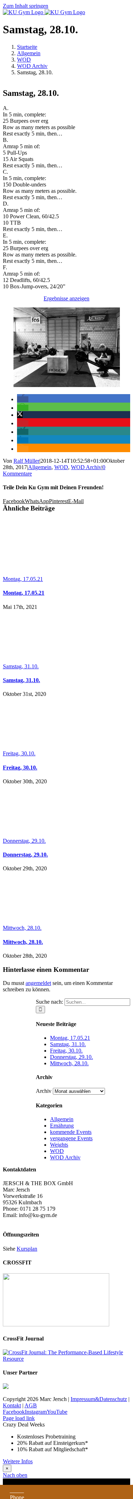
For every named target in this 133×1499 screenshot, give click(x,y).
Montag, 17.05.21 (23, 579)
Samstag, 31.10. (21, 666)
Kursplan (27, 1249)
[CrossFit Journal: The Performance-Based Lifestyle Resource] (66, 1359)
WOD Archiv (86, 467)
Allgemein (39, 467)
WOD (61, 467)
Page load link (19, 1418)
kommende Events (71, 1132)
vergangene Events (71, 1138)
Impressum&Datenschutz (99, 1399)
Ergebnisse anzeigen (66, 298)
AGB (30, 1405)
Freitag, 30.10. (19, 753)
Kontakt (12, 1405)
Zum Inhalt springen (25, 6)
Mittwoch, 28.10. (22, 928)
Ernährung (62, 1126)
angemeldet (38, 983)
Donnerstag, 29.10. (24, 841)
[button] (22, 399)
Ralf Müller (26, 461)
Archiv (43, 1091)
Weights (59, 1145)
